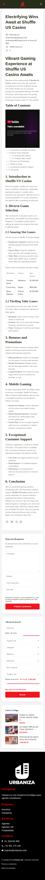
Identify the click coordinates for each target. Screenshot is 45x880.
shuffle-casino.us (15, 47)
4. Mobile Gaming (15, 164)
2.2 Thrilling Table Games (21, 158)
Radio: (11, 633)
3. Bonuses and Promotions (19, 161)
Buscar (23, 695)
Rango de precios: (12, 679)
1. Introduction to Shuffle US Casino (22, 150)
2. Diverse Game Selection (19, 153)
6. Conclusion (14, 170)
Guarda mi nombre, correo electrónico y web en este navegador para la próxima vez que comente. (22, 599)
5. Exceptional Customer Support (21, 167)
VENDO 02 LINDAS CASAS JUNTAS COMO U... (28, 717)
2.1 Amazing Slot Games (21, 156)
